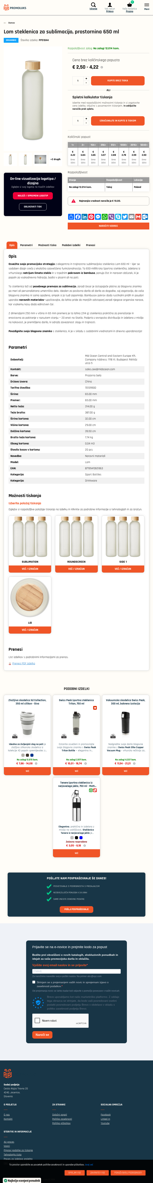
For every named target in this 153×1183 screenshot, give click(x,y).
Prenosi (90, 245)
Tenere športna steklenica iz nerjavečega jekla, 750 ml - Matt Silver (76, 786)
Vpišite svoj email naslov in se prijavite (59, 965)
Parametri (26, 245)
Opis (12, 245)
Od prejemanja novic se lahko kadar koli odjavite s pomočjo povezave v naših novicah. (76, 991)
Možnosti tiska (47, 245)
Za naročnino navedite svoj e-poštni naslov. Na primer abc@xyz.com (67, 976)
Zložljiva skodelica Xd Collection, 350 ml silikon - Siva (27, 701)
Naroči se (42, 1034)
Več (27, 771)
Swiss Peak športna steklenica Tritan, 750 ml (76, 701)
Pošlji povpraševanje (76, 909)
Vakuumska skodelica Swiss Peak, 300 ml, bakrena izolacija (125, 701)
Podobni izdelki (71, 245)
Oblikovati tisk (33, 206)
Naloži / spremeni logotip (33, 195)
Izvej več (89, 1164)
